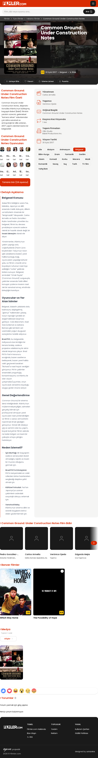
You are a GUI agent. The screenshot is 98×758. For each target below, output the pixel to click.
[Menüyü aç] (93, 3)
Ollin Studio (47, 131)
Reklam (54, 733)
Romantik (43, 164)
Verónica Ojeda (49, 104)
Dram (57, 154)
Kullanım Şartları (82, 729)
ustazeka (90, 751)
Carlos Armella (48, 95)
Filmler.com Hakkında (36, 729)
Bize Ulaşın (31, 733)
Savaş (55, 164)
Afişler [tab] (8, 638)
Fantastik (69, 154)
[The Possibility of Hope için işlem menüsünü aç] (62, 571)
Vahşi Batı (43, 169)
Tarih (74, 164)
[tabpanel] (49, 662)
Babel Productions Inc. (52, 133)
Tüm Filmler (18, 18)
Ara (87, 11)
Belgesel (63, 72)
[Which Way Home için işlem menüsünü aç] (28, 571)
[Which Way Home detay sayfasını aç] (15, 592)
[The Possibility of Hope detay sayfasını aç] (49, 592)
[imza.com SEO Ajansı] (7, 749)
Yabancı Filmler (33, 18)
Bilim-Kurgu (44, 154)
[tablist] (8, 638)
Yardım (54, 729)
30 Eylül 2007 (51, 72)
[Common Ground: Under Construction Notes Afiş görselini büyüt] (11, 662)
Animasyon (65, 149)
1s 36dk (73, 72)
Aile (40, 149)
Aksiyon (50, 149)
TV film (85, 164)
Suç (65, 164)
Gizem (41, 159)
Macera (76, 159)
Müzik (87, 159)
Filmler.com (15, 753)
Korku (64, 159)
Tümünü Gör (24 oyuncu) (15, 182)
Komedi (53, 159)
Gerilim (82, 154)
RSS (31, 737)
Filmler (7, 18)
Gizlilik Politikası (81, 733)
